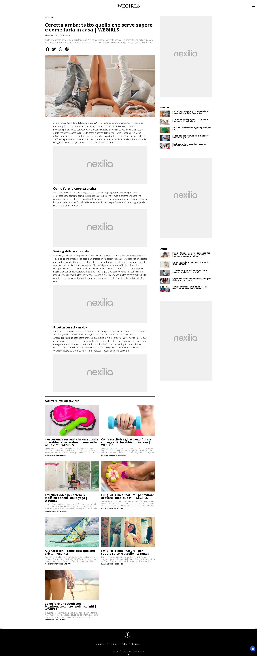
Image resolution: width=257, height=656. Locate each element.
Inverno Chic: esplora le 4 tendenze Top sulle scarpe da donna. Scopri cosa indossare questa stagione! (191, 254)
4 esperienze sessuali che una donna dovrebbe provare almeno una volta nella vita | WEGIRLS (71, 442)
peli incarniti (108, 265)
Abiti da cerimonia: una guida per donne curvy (191, 128)
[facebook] (47, 51)
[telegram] (66, 51)
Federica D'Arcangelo (110, 455)
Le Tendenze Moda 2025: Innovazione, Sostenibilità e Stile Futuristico (190, 112)
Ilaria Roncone (51, 35)
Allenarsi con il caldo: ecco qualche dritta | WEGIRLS (70, 552)
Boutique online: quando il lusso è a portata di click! (189, 145)
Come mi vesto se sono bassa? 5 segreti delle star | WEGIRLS (191, 279)
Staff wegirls (51, 455)
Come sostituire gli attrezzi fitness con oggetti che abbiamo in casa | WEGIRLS (126, 442)
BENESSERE (49, 17)
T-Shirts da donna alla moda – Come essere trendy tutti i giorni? (189, 271)
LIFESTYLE (67, 564)
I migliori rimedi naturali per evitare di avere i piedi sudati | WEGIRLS (127, 496)
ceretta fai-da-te (64, 262)
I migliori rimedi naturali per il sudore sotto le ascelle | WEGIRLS (125, 552)
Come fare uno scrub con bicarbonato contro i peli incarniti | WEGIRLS (70, 606)
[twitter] (54, 51)
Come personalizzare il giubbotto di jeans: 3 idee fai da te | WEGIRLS (189, 287)
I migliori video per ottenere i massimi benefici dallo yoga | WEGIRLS (66, 498)
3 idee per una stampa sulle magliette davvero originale (190, 136)
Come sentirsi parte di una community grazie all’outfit (191, 263)
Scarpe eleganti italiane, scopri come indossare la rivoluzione (190, 120)
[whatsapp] (60, 51)
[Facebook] (126, 633)
